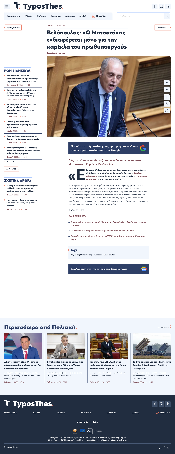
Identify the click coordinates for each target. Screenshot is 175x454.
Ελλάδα (28, 16)
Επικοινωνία (82, 421)
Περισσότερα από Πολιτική (39, 327)
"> (104, 148)
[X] (168, 6)
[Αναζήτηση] (167, 16)
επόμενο (162, 27)
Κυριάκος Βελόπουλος (104, 254)
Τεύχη (95, 421)
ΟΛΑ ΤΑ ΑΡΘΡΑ (11, 169)
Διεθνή (82, 16)
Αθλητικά (70, 16)
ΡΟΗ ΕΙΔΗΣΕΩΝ (17, 70)
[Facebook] (155, 6)
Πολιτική (41, 16)
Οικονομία (55, 16)
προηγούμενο (13, 27)
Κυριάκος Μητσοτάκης (81, 254)
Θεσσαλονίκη (13, 16)
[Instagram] (161, 6)
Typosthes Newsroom (56, 53)
